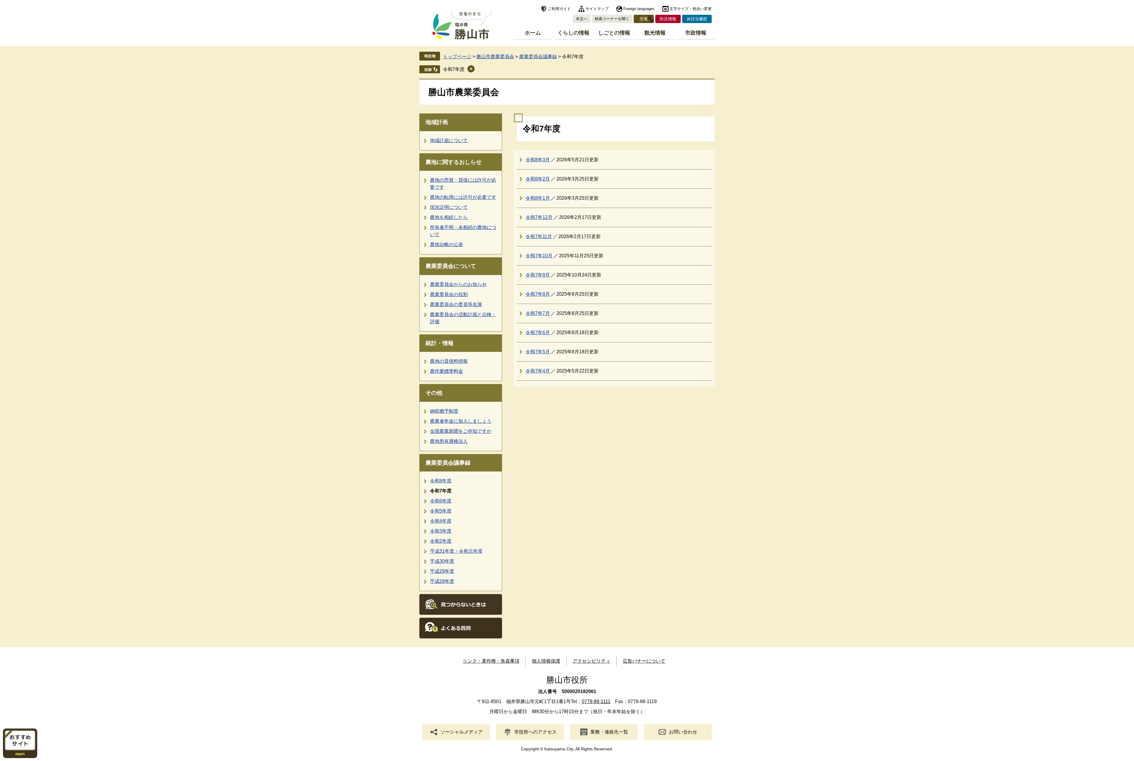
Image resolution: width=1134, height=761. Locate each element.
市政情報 (695, 33)
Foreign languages (639, 8)
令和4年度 (441, 520)
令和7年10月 (539, 255)
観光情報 (655, 33)
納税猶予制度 (444, 411)
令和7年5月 (538, 351)
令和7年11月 (539, 236)
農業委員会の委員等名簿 (456, 304)
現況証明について (449, 207)
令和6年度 (441, 500)
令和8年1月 (538, 198)
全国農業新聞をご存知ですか (460, 431)
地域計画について (449, 140)
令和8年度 (441, 480)
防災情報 (668, 19)
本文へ (581, 19)
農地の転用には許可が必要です (463, 197)
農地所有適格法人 (449, 441)
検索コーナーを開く (612, 19)
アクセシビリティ (591, 661)
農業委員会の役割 (449, 294)
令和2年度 (441, 541)
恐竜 (644, 19)
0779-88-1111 (596, 701)
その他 (434, 393)
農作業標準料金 (446, 371)
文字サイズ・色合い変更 (690, 8)
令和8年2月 (538, 178)
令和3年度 (441, 531)
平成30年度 (442, 561)
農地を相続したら (449, 217)
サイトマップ (597, 8)
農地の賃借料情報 (449, 361)
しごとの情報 (614, 33)
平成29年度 (442, 571)
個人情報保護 (546, 661)
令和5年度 (441, 510)
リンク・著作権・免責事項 (491, 661)
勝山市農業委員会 (495, 56)
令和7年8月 (538, 294)
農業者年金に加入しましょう (460, 421)
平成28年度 (442, 581)
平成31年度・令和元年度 (456, 551)
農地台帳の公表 (446, 244)
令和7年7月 (538, 313)
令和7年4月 (538, 370)
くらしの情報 (573, 33)
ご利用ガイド (559, 8)
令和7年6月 (538, 332)
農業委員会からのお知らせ (458, 284)
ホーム (533, 33)
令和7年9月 (538, 274)
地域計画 (437, 122)
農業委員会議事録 (538, 56)
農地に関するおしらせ (454, 162)
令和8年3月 (538, 159)
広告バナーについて (644, 661)
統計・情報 (440, 343)
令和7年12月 (539, 217)
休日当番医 (697, 19)
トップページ (457, 56)
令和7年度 (454, 69)
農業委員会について (451, 266)
